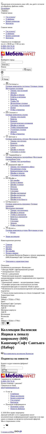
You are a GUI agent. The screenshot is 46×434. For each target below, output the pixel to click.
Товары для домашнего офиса (22, 167)
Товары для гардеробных (20, 161)
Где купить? (10, 17)
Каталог (9, 247)
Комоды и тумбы (17, 145)
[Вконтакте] (7, 425)
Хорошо (4, 11)
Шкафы (9, 249)
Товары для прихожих (19, 210)
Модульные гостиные (14, 88)
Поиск (3, 67)
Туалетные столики (18, 130)
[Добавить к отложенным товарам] (3, 323)
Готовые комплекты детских (17, 139)
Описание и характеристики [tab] (17, 261)
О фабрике (10, 19)
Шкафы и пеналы (17, 95)
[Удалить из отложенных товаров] (8, 323)
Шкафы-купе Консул (18, 199)
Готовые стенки (36, 86)
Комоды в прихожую (18, 217)
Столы (13, 147)
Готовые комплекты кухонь (17, 230)
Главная (9, 244)
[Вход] (2, 73)
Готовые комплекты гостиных (18, 86)
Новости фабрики (17, 409)
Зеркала (13, 93)
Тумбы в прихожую (18, 215)
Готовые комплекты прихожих (18, 204)
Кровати (13, 121)
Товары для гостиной (19, 91)
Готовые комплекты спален (17, 115)
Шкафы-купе (15, 197)
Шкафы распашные (18, 193)
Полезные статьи (17, 407)
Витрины (14, 189)
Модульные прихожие (14, 208)
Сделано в (7, 432)
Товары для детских (18, 141)
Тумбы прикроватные (19, 127)
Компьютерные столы (19, 171)
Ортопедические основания (21, 123)
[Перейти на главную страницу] (18, 55)
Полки (13, 108)
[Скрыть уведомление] (2, 2)
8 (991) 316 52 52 (7, 48)
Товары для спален (18, 117)
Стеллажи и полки (17, 152)
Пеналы (13, 187)
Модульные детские (37, 139)
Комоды (13, 99)
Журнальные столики (19, 103)
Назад (6, 79)
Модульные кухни (35, 230)
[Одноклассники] (7, 428)
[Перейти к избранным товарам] (2, 75)
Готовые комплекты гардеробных (19, 157)
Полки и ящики (16, 182)
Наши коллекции (12, 236)
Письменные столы (18, 169)
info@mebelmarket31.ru (10, 388)
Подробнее (5, 8)
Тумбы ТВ (14, 101)
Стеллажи (14, 191)
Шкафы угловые (17, 185)
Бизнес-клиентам (12, 21)
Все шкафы (14, 180)
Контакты (10, 23)
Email (3, 366)
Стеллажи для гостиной (20, 105)
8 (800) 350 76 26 (7, 46)
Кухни (13, 232)
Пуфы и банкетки (17, 110)
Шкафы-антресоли (17, 195)
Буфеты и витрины (18, 97)
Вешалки (14, 219)
